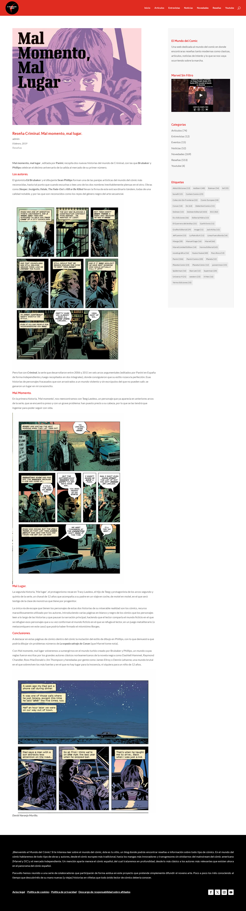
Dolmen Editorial (197, 212)
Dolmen (178, 212)
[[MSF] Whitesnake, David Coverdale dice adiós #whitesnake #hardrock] (200, 95)
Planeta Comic (181, 265)
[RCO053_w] (84, 741)
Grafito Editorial (182, 229)
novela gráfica (181, 253)
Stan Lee (195, 270)
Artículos (159, 8)
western (194, 276)
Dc (189, 206)
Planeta (211, 259)
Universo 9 (179, 276)
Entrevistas (174, 8)
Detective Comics (205, 206)
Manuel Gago (194, 241)
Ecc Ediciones (181, 217)
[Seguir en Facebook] (211, 892)
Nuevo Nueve (200, 253)
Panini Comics (195, 259)
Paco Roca (217, 253)
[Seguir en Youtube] (231, 892)
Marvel (210, 241)
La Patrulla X (196, 235)
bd (225, 188)
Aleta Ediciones (181, 188)
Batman (213, 188)
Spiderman (179, 270)
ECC (214, 212)
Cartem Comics (194, 194)
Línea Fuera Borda (218, 235)
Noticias (188, 8)
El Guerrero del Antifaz (185, 223)
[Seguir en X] (217, 892)
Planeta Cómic (200, 265)
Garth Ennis (207, 223)
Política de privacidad (64, 891)
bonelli (178, 194)
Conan (178, 206)
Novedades (203, 8)
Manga (178, 241)
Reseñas (217, 8)
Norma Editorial (209, 247)
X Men (208, 276)
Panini (178, 259)
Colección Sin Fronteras (185, 200)
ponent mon (219, 265)
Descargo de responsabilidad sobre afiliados (104, 891)
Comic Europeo (210, 200)
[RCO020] (68, 284)
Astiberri (199, 188)
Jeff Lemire (179, 235)
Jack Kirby (213, 229)
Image (198, 229)
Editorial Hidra (200, 217)
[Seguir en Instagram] (224, 892)
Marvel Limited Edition (184, 247)
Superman (210, 270)
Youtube (229, 8)
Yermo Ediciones (182, 282)
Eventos (176, 142)
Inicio (147, 8)
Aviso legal (18, 891)
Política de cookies (38, 891)
